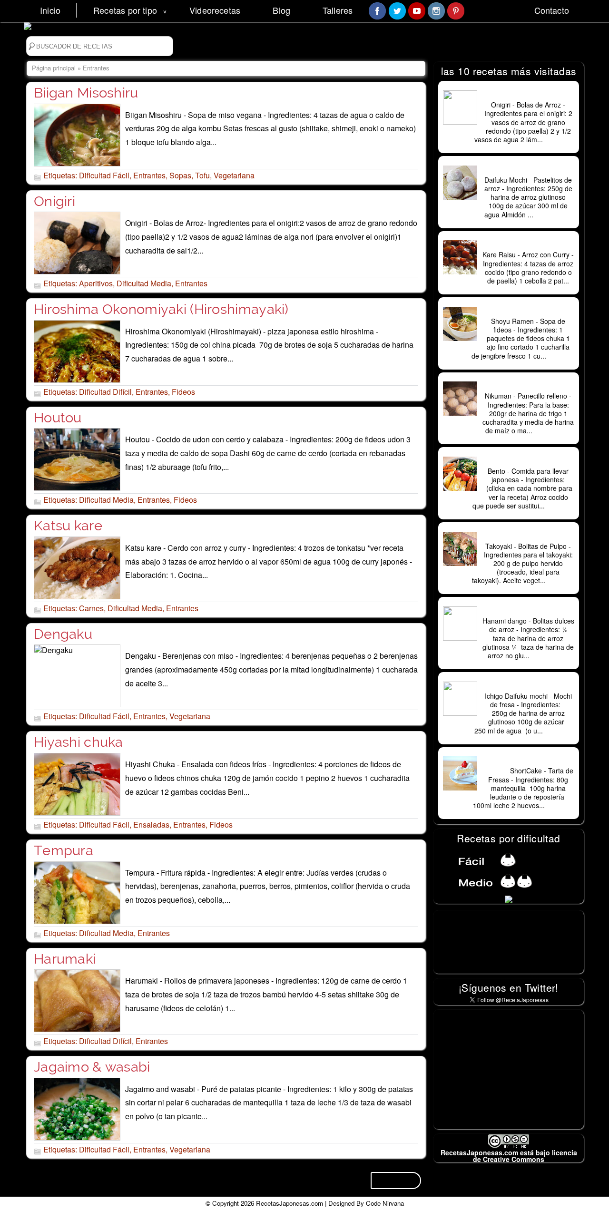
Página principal (54, 67)
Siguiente (396, 1180)
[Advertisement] (509, 1069)
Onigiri (54, 201)
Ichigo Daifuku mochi (528, 686)
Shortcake (528, 760)
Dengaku (63, 634)
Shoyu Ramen (528, 311)
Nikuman (528, 385)
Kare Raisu (528, 244)
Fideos (183, 391)
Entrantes (149, 175)
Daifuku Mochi (528, 170)
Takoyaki (528, 536)
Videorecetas (214, 10)
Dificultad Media (144, 283)
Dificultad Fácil (104, 175)
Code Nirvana (385, 1203)
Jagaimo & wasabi (92, 1067)
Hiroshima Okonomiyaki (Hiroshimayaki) (161, 309)
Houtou (58, 418)
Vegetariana (234, 175)
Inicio (50, 10)
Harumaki (65, 959)
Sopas (180, 175)
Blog (281, 10)
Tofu (202, 175)
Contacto (551, 10)
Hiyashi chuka (78, 742)
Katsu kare (68, 525)
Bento (528, 461)
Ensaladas (151, 824)
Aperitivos (96, 283)
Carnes (91, 608)
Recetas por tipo (125, 10)
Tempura (63, 850)
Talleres (338, 10)
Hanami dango (528, 610)
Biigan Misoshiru (86, 93)
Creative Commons (513, 1159)
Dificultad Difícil (105, 391)
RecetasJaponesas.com (289, 1203)
